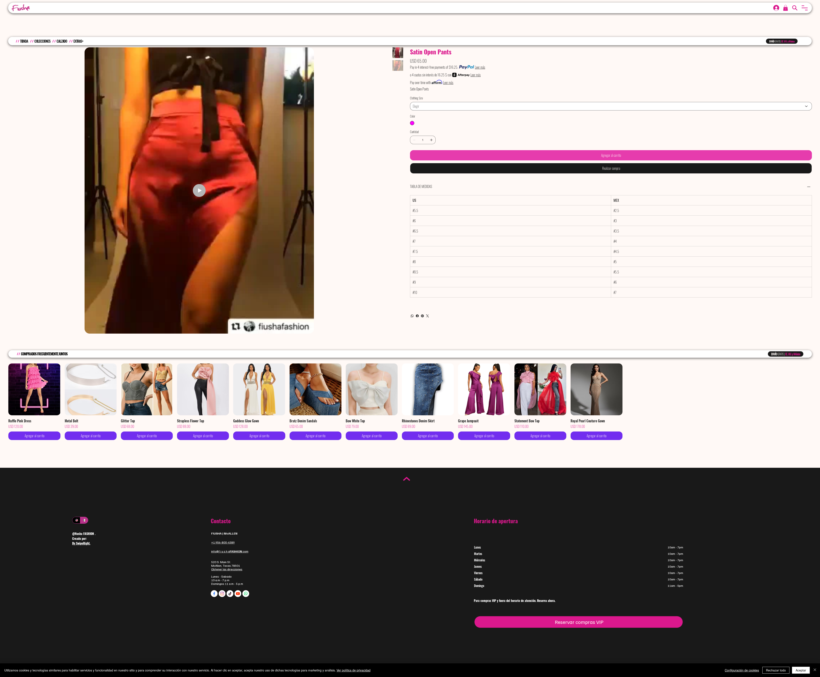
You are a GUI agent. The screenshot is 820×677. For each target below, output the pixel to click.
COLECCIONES (42, 41)
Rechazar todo (776, 670)
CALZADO (62, 41)
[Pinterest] (422, 316)
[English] (76, 520)
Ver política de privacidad (353, 670)
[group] (410, 401)
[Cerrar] (814, 670)
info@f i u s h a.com (229, 551)
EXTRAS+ (78, 41)
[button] (805, 8)
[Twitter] (427, 316)
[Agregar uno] (431, 140)
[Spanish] (84, 520)
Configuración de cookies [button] (742, 670)
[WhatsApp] (412, 316)
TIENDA (24, 41)
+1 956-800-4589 (223, 542)
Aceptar (801, 670)
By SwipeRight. (81, 543)
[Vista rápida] (34, 389)
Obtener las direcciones (226, 569)
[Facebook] (417, 316)
